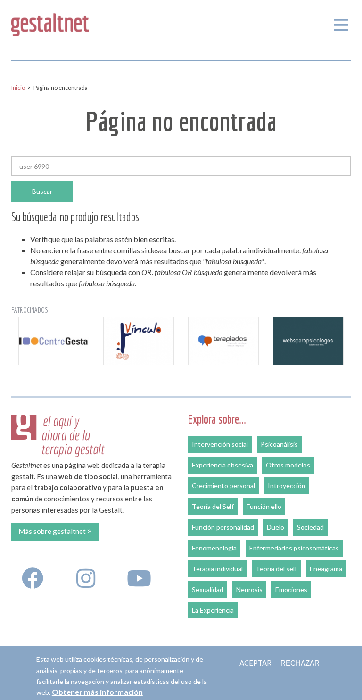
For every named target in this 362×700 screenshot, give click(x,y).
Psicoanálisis (279, 444)
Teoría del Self (213, 506)
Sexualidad (207, 589)
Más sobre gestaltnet (52, 531)
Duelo (275, 527)
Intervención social (220, 444)
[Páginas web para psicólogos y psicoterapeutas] (308, 340)
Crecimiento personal (223, 486)
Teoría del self (276, 569)
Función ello (264, 506)
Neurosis (249, 589)
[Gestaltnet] (50, 22)
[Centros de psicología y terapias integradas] (223, 340)
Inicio (18, 87)
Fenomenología (214, 548)
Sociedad (310, 527)
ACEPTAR (255, 662)
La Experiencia (213, 610)
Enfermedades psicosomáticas (294, 548)
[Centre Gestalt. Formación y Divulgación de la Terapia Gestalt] (54, 340)
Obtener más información (97, 691)
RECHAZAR (300, 663)
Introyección (286, 486)
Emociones (291, 589)
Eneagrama (326, 569)
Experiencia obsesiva (222, 465)
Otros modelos (288, 465)
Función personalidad (223, 527)
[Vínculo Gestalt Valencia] (138, 340)
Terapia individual (217, 569)
